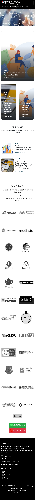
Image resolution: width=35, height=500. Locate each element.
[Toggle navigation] (31, 3)
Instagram (7, 478)
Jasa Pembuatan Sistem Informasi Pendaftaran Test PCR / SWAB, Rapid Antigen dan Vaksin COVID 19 (23, 165)
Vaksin (17, 143)
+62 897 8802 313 (13, 461)
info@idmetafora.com (26, 7)
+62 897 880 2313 (9, 7)
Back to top (17, 493)
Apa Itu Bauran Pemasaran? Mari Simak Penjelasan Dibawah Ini (23, 148)
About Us (4, 459)
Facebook (7, 475)
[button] (2, 17)
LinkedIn (6, 472)
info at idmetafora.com (12, 464)
